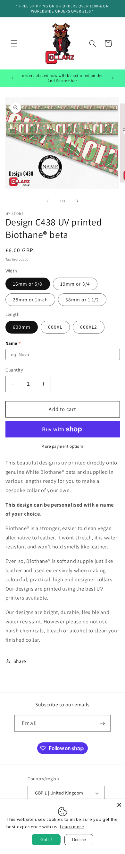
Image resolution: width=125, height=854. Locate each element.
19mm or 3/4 (75, 283)
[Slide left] (48, 201)
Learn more (72, 827)
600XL (55, 327)
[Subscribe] (102, 723)
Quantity (14, 370)
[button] (14, 43)
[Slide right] (77, 201)
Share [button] (19, 661)
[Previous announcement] (12, 78)
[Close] (119, 805)
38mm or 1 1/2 (82, 299)
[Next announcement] (113, 78)
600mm (22, 327)
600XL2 (88, 327)
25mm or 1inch (30, 299)
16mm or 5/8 (28, 283)
